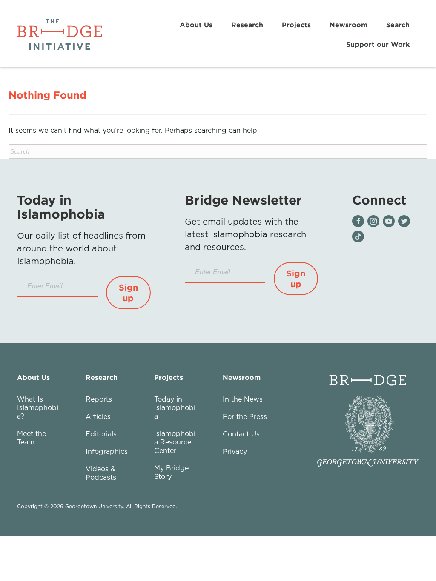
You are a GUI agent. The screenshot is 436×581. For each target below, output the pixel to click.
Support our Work (378, 44)
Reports (99, 399)
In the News (243, 399)
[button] (128, 292)
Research (247, 24)
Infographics (107, 451)
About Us (196, 24)
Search (398, 24)
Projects (296, 24)
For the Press (245, 416)
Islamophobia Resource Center (174, 442)
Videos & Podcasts (101, 473)
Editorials (101, 434)
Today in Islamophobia (174, 407)
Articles (98, 416)
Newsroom (348, 24)
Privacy (235, 451)
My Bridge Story (171, 472)
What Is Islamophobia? (37, 407)
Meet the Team (31, 438)
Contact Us (241, 434)
